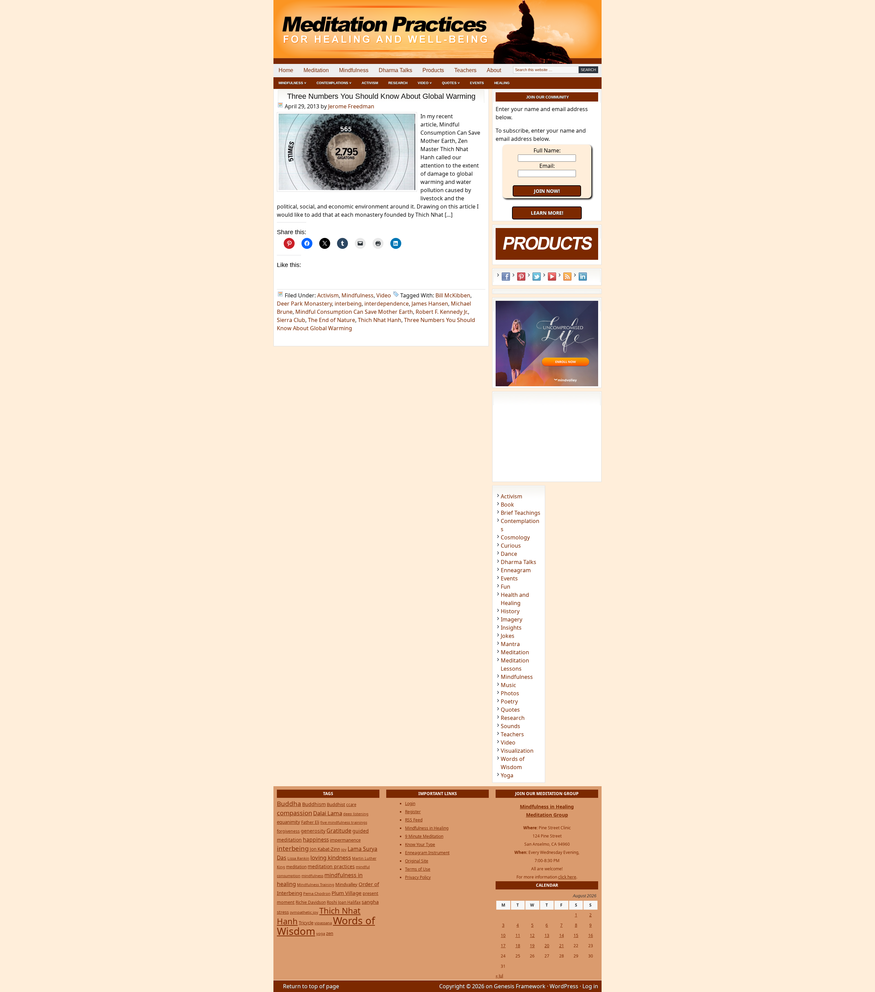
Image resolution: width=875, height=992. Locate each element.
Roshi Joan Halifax (344, 902)
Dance (509, 554)
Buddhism (314, 804)
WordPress (564, 986)
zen (329, 933)
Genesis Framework (520, 986)
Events (477, 83)
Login (410, 803)
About (494, 70)
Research (397, 83)
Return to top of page (311, 986)
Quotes (510, 709)
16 (590, 935)
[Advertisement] (573, 24)
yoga (320, 933)
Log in (590, 986)
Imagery (511, 619)
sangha (370, 901)
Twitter (537, 276)
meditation (296, 866)
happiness (316, 839)
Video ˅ (425, 83)
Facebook (506, 276)
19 (532, 946)
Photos (510, 693)
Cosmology (515, 537)
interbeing (348, 303)
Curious (511, 545)
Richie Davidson (311, 902)
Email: (547, 166)
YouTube (552, 276)
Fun (505, 586)
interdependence (386, 303)
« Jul (499, 976)
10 (503, 935)
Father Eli (310, 822)
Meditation (316, 70)
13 (546, 935)
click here (567, 877)
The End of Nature (331, 320)
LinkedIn (583, 276)
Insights (511, 627)
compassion (294, 812)
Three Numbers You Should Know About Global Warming (381, 96)
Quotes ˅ (451, 83)
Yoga (507, 775)
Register (413, 812)
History (510, 611)
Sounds (510, 726)
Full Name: (547, 150)
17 (503, 946)
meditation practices (331, 866)
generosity (313, 831)
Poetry (509, 701)
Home (286, 70)
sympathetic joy (304, 912)
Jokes (507, 636)
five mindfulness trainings (343, 822)
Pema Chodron (317, 893)
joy (344, 849)
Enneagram (516, 570)
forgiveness (288, 831)
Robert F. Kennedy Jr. (442, 312)
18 (517, 946)
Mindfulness (353, 70)
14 (561, 935)
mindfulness (312, 875)
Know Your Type (420, 844)
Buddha (289, 803)
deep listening (355, 814)
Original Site (416, 861)
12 (532, 935)
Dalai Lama (327, 813)
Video (383, 295)
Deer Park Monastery (304, 303)
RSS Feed (567, 276)
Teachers (465, 70)
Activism (370, 83)
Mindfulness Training (315, 884)
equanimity (288, 822)
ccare (351, 804)
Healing (502, 83)
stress (283, 912)
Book (507, 504)
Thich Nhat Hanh (379, 320)
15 (576, 935)
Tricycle (306, 923)
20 (546, 946)
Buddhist (336, 804)
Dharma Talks (395, 70)
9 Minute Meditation (424, 836)
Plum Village (347, 892)
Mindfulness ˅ (292, 83)
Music (508, 685)
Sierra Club (291, 320)
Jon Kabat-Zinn (325, 849)
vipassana (323, 922)
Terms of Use (417, 869)
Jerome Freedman (351, 106)
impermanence (345, 840)
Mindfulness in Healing (426, 828)
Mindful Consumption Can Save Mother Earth (354, 312)
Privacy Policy (418, 877)
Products (433, 70)
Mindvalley (346, 884)
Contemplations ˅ (334, 83)
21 (561, 946)
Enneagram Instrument (427, 853)
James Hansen (430, 303)
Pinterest (521, 276)
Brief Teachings (520, 513)
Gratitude (338, 830)
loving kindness (330, 857)
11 (517, 935)
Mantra (510, 644)
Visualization (517, 750)
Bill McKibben (452, 295)
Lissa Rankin (298, 858)
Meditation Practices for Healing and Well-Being (352, 24)
